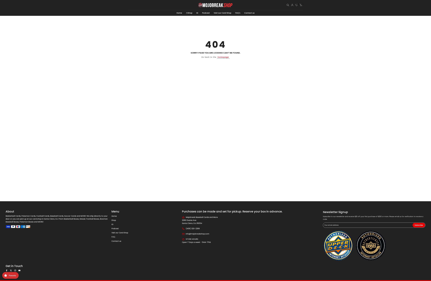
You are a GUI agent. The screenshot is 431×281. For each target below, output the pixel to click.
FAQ (113, 237)
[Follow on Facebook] (7, 270)
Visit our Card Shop (222, 13)
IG (197, 13)
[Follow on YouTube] (19, 270)
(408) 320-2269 (192, 228)
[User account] (292, 5)
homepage (223, 57)
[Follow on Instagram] (15, 270)
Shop (190, 13)
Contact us (249, 13)
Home (179, 13)
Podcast (206, 13)
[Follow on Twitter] (11, 270)
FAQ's (237, 13)
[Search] (288, 5)
